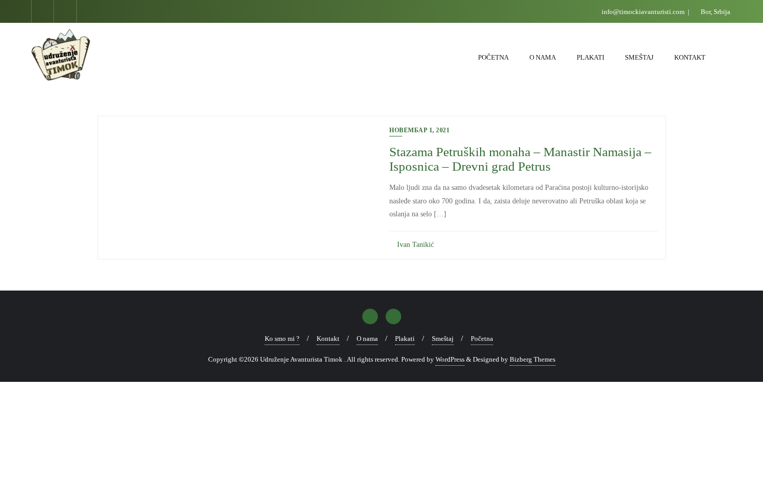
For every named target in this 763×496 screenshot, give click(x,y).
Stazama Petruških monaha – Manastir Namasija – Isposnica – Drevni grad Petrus (520, 159)
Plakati (405, 338)
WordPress (450, 359)
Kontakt (328, 338)
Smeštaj (443, 338)
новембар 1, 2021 (419, 130)
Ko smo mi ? (282, 338)
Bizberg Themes (532, 359)
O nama (367, 338)
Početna (482, 338)
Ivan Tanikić (414, 245)
